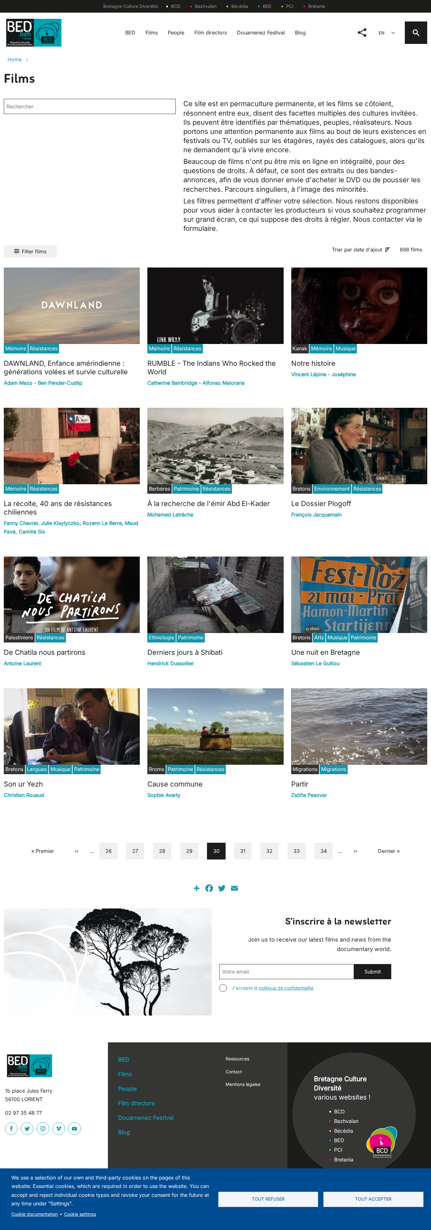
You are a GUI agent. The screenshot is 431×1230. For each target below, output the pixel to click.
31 (245, 850)
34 (326, 850)
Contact (234, 1071)
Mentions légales (243, 1084)
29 (192, 850)
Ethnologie (161, 637)
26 (111, 850)
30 (219, 850)
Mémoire (15, 348)
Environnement (332, 488)
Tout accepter (373, 1199)
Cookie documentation (34, 1214)
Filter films (34, 251)
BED (267, 6)
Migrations (333, 769)
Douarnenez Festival (261, 32)
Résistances (43, 348)
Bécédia (239, 6)
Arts (319, 637)
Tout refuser (268, 1199)
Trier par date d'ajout (357, 249)
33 (299, 850)
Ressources (237, 1058)
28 (165, 850)
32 (272, 850)
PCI (289, 6)
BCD (175, 6)
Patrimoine (186, 488)
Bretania (316, 6)
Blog (300, 32)
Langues (37, 769)
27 (138, 850)
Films (151, 32)
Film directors (210, 32)
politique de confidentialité (286, 988)
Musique (346, 348)
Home (15, 59)
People (176, 32)
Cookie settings (80, 1214)
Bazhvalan (205, 6)
